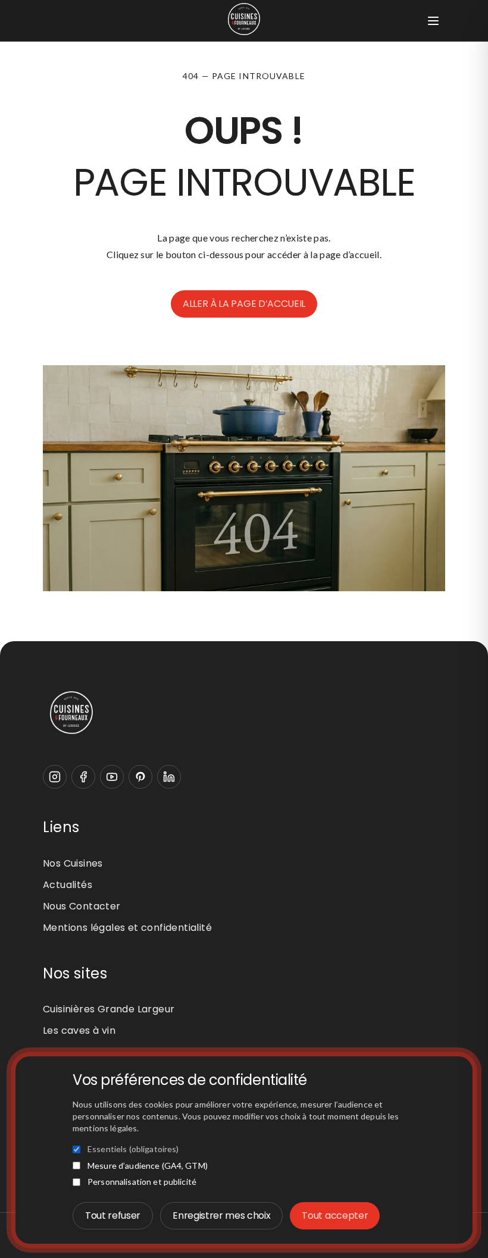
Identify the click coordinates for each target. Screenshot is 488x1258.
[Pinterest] (140, 777)
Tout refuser (112, 1215)
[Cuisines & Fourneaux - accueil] (244, 712)
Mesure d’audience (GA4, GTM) (147, 1165)
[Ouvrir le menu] (433, 21)
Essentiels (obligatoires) (133, 1149)
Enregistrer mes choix (221, 1215)
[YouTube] (112, 777)
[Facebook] (83, 777)
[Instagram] (55, 777)
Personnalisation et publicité (141, 1182)
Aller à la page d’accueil (244, 303)
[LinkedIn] (169, 777)
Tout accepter (335, 1215)
